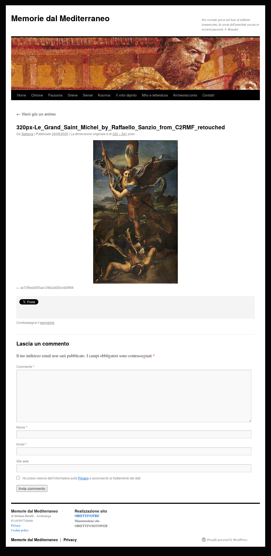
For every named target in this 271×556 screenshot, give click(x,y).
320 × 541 (119, 133)
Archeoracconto (185, 95)
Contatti (208, 95)
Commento (25, 366)
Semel (88, 95)
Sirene (73, 95)
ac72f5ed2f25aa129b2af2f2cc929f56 (47, 287)
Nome (21, 427)
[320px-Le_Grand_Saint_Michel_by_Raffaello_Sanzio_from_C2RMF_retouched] (135, 212)
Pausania (55, 95)
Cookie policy (20, 530)
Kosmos (104, 95)
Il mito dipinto (126, 95)
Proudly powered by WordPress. (227, 539)
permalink (47, 322)
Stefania (27, 133)
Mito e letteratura (155, 95)
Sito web (22, 461)
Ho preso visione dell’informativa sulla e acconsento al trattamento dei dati (81, 478)
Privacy (16, 525)
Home (21, 95)
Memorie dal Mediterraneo (60, 18)
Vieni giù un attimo (36, 114)
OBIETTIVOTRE (87, 516)
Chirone (37, 95)
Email (21, 444)
